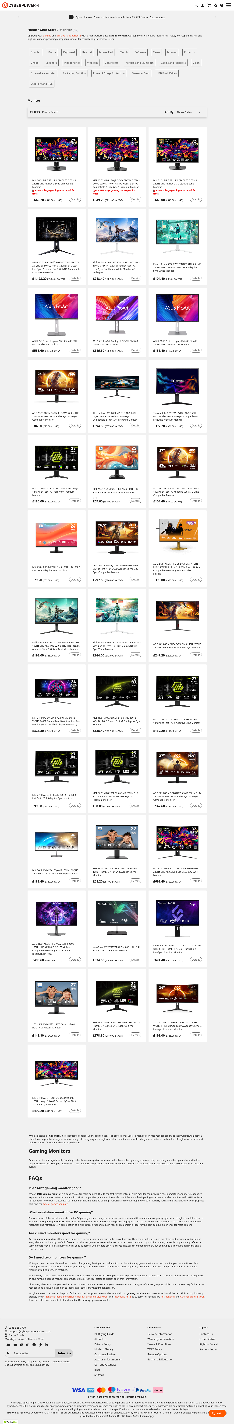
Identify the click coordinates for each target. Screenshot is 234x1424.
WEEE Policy (154, 1349)
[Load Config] (215, 5)
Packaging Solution (74, 73)
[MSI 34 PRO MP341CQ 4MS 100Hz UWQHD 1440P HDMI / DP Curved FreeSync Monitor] (56, 842)
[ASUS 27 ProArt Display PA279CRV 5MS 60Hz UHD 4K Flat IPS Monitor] (117, 314)
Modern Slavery (103, 1349)
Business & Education (160, 1359)
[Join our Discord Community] (8, 1345)
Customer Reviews (105, 1354)
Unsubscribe (41, 1364)
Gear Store (48, 30)
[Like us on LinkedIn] (46, 1345)
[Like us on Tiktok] (40, 1345)
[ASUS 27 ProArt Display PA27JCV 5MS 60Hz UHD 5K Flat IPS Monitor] (56, 314)
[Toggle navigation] (228, 5)
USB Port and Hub (42, 84)
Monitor (172, 52)
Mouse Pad (106, 52)
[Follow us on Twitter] (21, 1345)
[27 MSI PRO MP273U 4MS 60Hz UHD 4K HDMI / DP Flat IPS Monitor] (56, 996)
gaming (47, 35)
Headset (87, 52)
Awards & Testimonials (108, 1359)
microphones (168, 1296)
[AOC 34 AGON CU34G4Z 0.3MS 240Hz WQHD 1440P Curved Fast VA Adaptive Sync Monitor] (177, 616)
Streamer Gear (141, 73)
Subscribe (64, 1353)
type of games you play (55, 1203)
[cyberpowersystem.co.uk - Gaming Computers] (21, 5)
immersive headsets (74, 1296)
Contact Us (206, 1334)
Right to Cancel (208, 1344)
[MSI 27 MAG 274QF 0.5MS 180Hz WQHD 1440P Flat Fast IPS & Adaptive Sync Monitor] (177, 691)
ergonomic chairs (52, 1296)
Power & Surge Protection (109, 73)
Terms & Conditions (159, 1344)
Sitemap (99, 1375)
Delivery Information (159, 1334)
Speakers (51, 63)
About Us (100, 1339)
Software (140, 52)
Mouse (52, 52)
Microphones (72, 63)
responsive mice (122, 1296)
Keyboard (69, 52)
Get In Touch (16, 1335)
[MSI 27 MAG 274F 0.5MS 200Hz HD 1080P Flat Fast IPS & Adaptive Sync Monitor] (56, 767)
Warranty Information (160, 1339)
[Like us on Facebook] (34, 1345)
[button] (196, 5)
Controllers (111, 63)
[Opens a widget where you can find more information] (217, 1414)
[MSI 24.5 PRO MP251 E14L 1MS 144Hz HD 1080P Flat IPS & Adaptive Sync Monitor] (117, 462)
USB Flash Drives (167, 73)
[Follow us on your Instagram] (27, 1345)
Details (75, 199)
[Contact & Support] (222, 5)
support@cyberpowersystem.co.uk (30, 1331)
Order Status (207, 1339)
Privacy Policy (102, 1344)
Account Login (208, 1349)
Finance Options (157, 1354)
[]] (56, 154)
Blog (97, 1369)
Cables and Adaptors (173, 63)
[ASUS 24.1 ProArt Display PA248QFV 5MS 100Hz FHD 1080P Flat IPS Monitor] (177, 314)
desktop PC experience (69, 35)
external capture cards (192, 1296)
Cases (156, 52)
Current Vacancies (105, 1364)
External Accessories (43, 73)
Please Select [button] (50, 112)
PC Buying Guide (104, 1334)
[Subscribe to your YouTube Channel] (15, 1345)
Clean (196, 63)
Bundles (36, 52)
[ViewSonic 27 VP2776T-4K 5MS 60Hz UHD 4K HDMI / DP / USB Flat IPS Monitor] (117, 917)
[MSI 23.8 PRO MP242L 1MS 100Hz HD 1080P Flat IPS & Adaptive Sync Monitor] (56, 537)
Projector (189, 52)
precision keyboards (96, 1296)
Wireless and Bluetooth (140, 63)
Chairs (35, 63)
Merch (124, 52)
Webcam (92, 63)
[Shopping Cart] (209, 5)
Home (32, 30)
